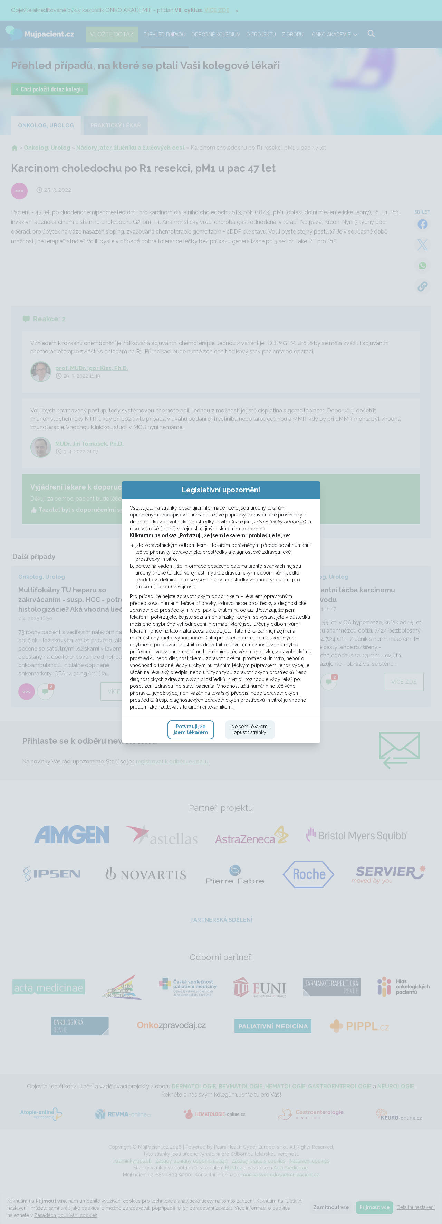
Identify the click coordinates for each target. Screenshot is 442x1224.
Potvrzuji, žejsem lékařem (191, 730)
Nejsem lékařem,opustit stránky (250, 730)
